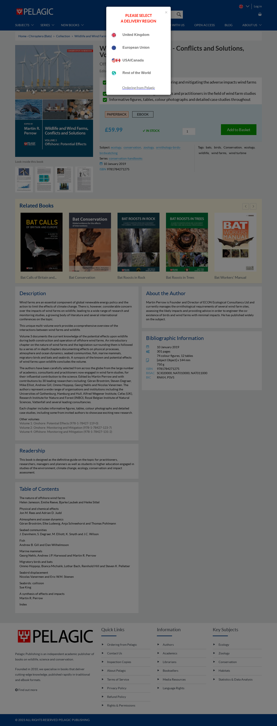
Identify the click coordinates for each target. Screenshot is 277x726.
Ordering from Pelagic (138, 88)
